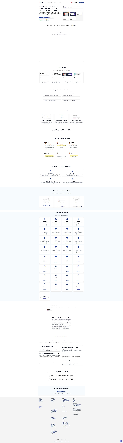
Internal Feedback (64, 417)
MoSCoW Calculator (53, 416)
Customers (54, 2)
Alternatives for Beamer (65, 422)
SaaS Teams (63, 406)
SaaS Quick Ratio (53, 432)
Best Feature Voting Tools (65, 400)
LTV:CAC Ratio (53, 424)
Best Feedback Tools (64, 399)
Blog (73, 399)
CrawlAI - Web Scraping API (77, 405)
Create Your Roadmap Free (43, 17)
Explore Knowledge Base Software (76, 206)
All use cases (63, 418)
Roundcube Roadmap (51, 380)
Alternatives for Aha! (64, 421)
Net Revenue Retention (54, 431)
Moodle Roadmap (61, 379)
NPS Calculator (53, 419)
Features (40, 399)
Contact (74, 401)
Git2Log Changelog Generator (55, 409)
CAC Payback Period (53, 430)
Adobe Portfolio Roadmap (53, 375)
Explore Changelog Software (61, 206)
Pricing (57, 2)
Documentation (53, 399)
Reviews (40, 406)
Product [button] (49, 2)
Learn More (55, 224)
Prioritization (41, 401)
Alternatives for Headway (65, 424)
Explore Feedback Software (46, 205)
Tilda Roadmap (62, 380)
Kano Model (52, 417)
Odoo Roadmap (65, 379)
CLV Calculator (53, 423)
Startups (63, 407)
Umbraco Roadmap (67, 380)
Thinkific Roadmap (57, 380)
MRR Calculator (53, 425)
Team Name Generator (54, 411)
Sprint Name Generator (54, 410)
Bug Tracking (63, 416)
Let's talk (74, 2)
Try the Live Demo (50, 17)
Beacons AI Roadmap (64, 375)
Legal (74, 400)
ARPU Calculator (53, 426)
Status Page (52, 401)
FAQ (39, 407)
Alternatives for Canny (65, 423)
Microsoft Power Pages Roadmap (54, 379)
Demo (51, 2)
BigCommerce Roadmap (70, 375)
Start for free (81, 2)
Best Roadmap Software (65, 401)
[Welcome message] (121, 441)
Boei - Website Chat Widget (77, 404)
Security (52, 400)
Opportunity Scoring (53, 418)
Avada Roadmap (59, 375)
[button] (72, 2)
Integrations (41, 400)
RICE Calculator (53, 412)
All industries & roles (64, 411)
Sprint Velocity (53, 433)
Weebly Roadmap (72, 380)
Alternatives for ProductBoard (66, 427)
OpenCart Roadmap (70, 379)
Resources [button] (60, 2)
